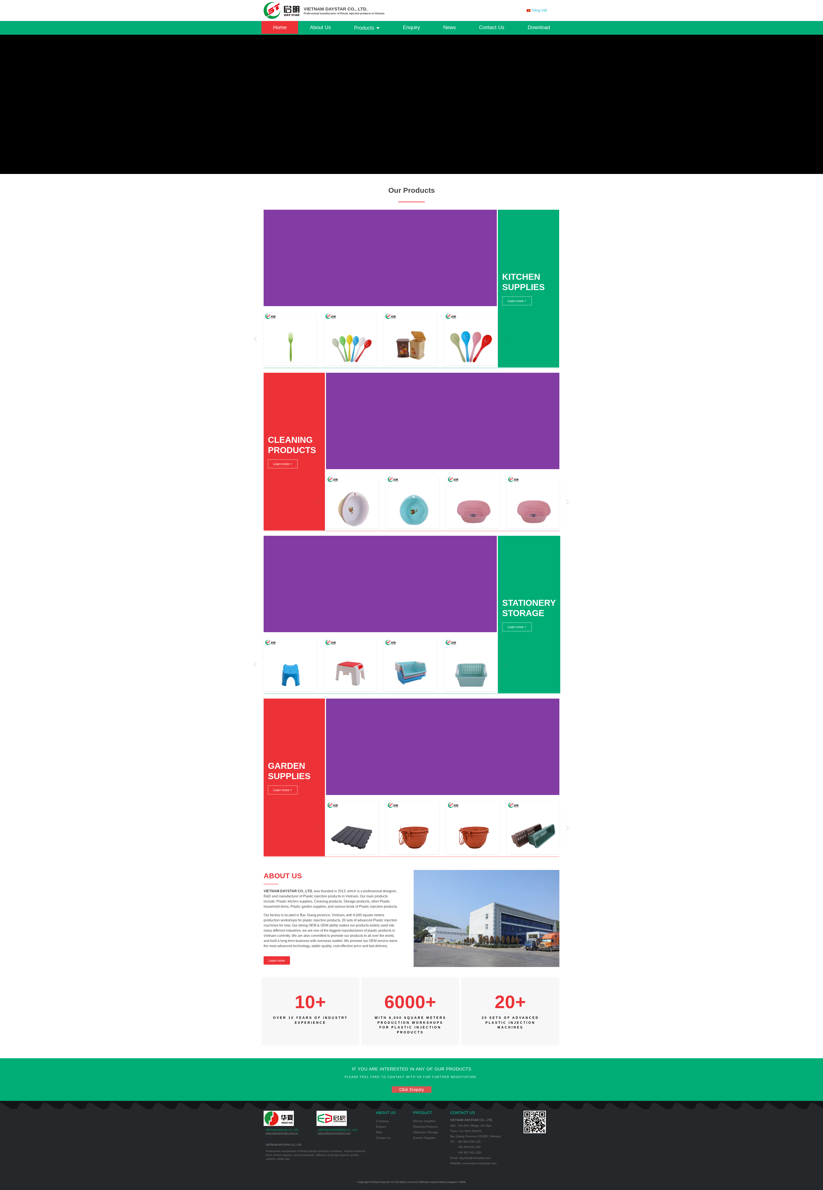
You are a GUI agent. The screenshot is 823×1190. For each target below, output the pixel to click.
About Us (320, 27)
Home (280, 27)
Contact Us (491, 27)
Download (539, 27)
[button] (255, 339)
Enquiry (411, 27)
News (449, 27)
